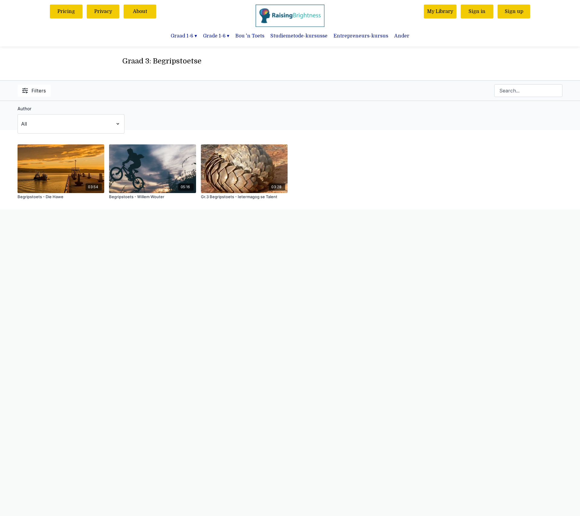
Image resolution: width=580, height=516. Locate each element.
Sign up (514, 11)
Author (24, 108)
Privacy (103, 11)
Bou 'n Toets (249, 36)
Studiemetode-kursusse (298, 36)
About (140, 11)
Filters (38, 91)
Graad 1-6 (184, 36)
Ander (401, 36)
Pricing (66, 11)
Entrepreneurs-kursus (361, 36)
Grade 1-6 (216, 36)
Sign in (477, 11)
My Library (440, 11)
